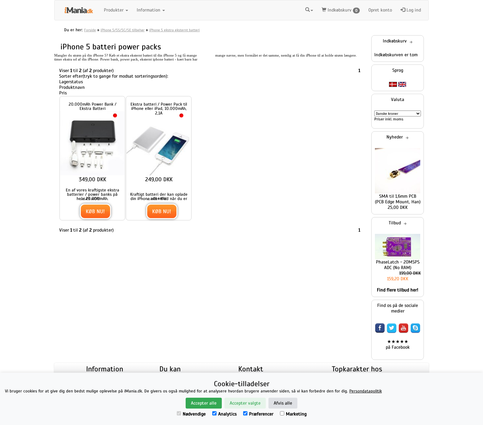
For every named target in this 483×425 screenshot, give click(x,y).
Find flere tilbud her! (397, 290)
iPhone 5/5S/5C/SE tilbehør (123, 30)
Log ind (413, 10)
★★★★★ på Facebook (398, 344)
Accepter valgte (245, 403)
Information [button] (149, 10)
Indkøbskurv (341, 10)
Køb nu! (95, 211)
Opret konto (380, 10)
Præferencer (261, 414)
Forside (90, 30)
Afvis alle (283, 403)
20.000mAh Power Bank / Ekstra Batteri (92, 106)
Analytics (227, 414)
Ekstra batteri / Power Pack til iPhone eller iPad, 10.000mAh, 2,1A (158, 108)
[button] (309, 10)
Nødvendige (194, 414)
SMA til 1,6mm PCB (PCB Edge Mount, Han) (398, 199)
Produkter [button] (114, 10)
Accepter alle (204, 403)
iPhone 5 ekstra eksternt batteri (174, 30)
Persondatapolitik (365, 391)
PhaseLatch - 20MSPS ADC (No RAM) (398, 264)
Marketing (296, 414)
